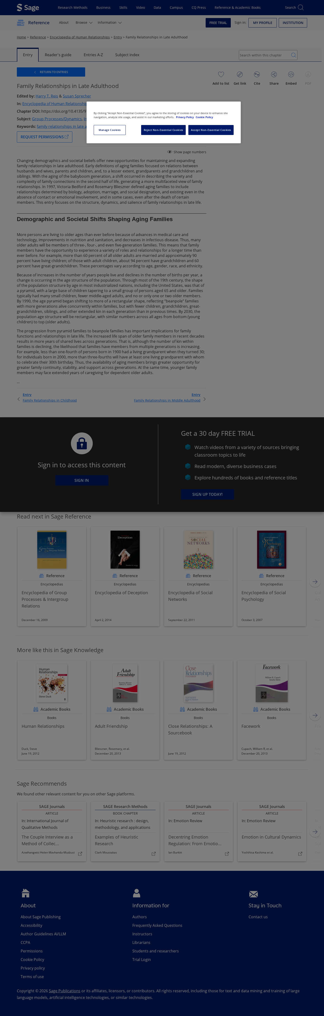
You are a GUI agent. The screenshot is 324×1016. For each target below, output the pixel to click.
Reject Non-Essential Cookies (163, 130)
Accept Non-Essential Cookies (211, 130)
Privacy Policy (185, 117)
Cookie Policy (204, 117)
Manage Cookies (110, 130)
